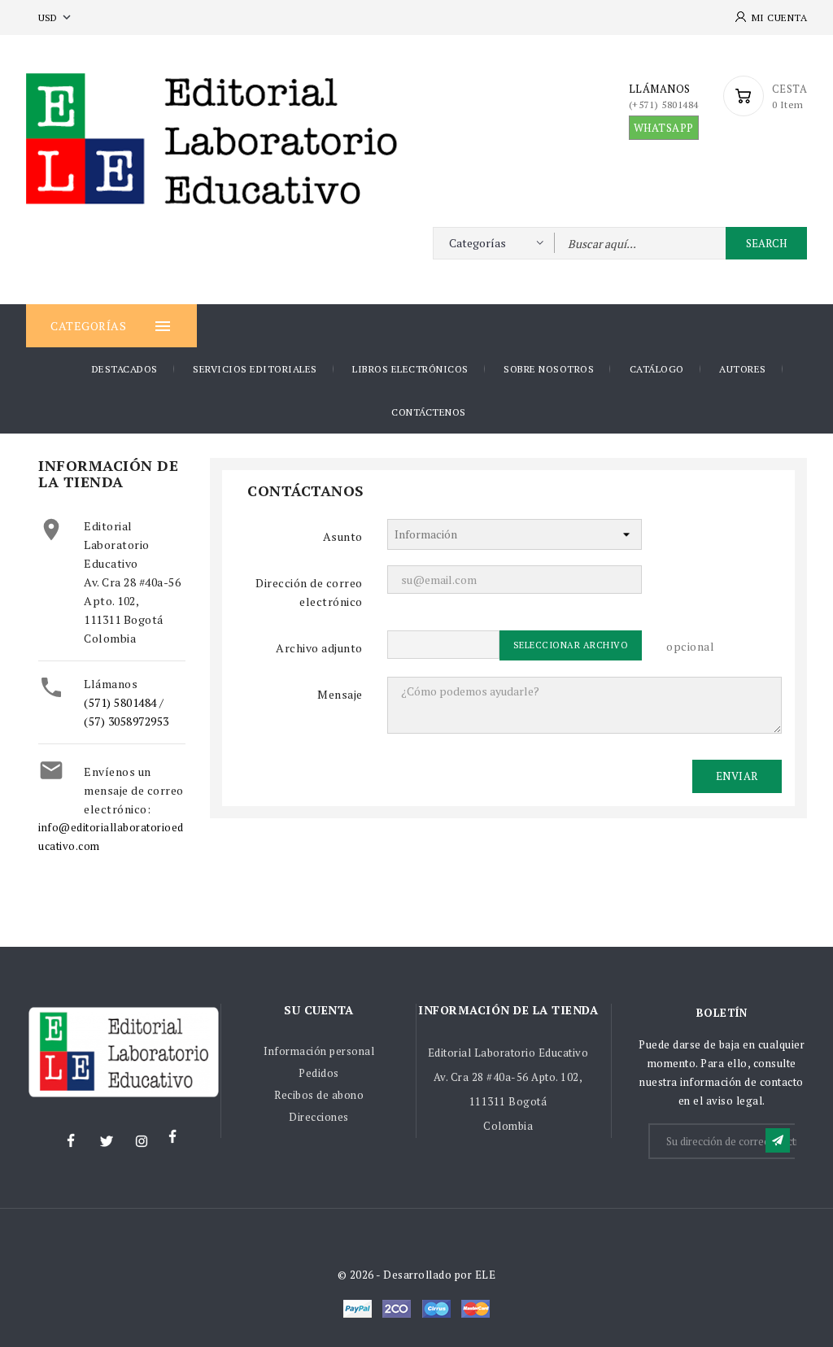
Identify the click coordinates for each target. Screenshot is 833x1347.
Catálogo (657, 369)
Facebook (71, 1141)
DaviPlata (475, 1309)
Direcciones (319, 1116)
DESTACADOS (125, 369)
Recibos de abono (319, 1095)
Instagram (141, 1141)
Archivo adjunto (319, 648)
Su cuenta (319, 1010)
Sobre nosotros (549, 369)
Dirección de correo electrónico (309, 592)
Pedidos (319, 1073)
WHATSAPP (664, 127)
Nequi (357, 1309)
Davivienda (436, 1309)
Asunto (343, 536)
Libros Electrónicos (410, 369)
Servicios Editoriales (255, 369)
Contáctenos (428, 412)
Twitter (106, 1141)
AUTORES (742, 369)
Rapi (396, 1309)
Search (766, 243)
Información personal (319, 1051)
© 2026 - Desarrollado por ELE (417, 1274)
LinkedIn (176, 1141)
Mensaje (340, 694)
